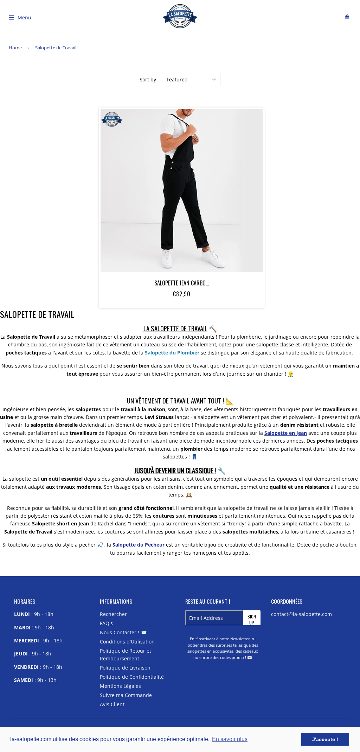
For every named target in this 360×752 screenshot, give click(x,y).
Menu (24, 17)
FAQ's (106, 623)
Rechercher (113, 614)
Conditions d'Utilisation (127, 641)
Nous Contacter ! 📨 (123, 632)
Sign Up (252, 619)
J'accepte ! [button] (325, 739)
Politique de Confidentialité (132, 676)
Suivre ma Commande (126, 695)
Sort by (148, 79)
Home (15, 47)
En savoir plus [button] (230, 739)
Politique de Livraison (125, 667)
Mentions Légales (120, 686)
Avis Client (112, 704)
